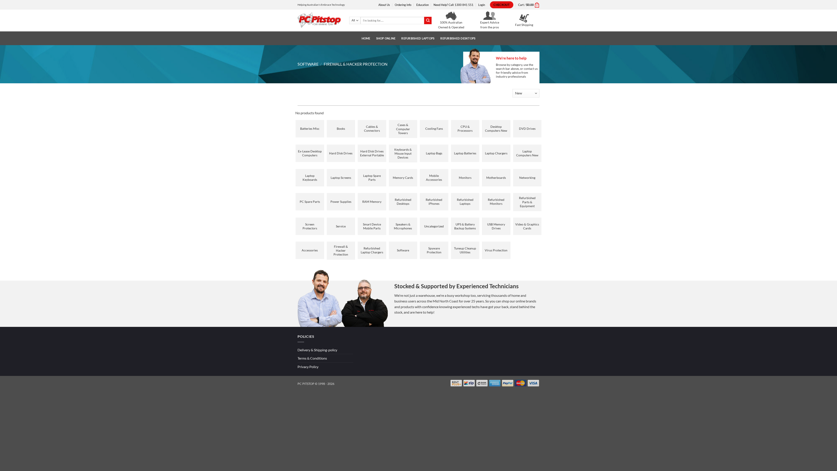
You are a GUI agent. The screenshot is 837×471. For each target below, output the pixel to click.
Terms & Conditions (312, 358)
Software (308, 64)
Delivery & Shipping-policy (317, 350)
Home (366, 38)
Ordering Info (403, 5)
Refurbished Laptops (417, 38)
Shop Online (386, 38)
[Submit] (428, 20)
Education (422, 5)
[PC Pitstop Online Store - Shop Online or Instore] (319, 20)
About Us (384, 5)
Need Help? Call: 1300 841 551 (453, 5)
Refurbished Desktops (457, 38)
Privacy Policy (308, 367)
